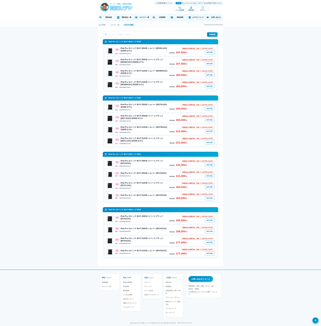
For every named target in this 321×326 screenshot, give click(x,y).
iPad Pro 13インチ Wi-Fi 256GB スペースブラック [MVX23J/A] (142, 217)
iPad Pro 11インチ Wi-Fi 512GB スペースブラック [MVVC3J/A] (142, 184)
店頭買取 (162, 17)
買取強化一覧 (126, 17)
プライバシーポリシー (173, 297)
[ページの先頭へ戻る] (315, 320)
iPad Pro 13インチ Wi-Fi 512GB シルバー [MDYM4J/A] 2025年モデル (144, 128)
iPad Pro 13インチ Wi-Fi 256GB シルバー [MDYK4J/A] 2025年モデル (144, 106)
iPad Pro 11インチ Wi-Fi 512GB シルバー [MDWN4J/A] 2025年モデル (144, 72)
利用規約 (169, 286)
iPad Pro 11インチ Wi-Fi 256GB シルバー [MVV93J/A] (143, 173)
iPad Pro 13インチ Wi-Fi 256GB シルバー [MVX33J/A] (143, 229)
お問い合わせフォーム (200, 279)
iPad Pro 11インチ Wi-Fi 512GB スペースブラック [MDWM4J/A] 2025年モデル (142, 83)
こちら (219, 3)
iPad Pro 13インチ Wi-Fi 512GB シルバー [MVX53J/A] (143, 251)
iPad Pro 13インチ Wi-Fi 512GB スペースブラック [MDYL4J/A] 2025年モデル (142, 139)
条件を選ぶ (209, 52)
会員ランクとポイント (151, 295)
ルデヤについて (198, 17)
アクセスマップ (128, 307)
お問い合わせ (216, 17)
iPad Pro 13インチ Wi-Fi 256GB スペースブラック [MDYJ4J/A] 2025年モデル (142, 117)
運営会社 (169, 282)
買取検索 (108, 17)
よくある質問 (180, 10)
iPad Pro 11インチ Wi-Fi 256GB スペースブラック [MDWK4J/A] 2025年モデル (142, 61)
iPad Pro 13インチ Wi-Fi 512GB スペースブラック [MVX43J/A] (142, 239)
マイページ (148, 286)
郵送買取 (180, 17)
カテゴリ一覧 (144, 17)
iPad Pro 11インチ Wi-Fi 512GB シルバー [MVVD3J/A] (144, 195)
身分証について (128, 299)
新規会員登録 (127, 282)
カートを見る (148, 290)
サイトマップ (170, 313)
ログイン (200, 3)
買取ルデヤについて (130, 303)
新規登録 (191, 10)
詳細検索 (212, 34)
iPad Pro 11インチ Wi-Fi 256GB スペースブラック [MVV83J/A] (142, 162)
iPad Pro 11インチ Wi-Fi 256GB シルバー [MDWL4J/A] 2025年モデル (144, 49)
